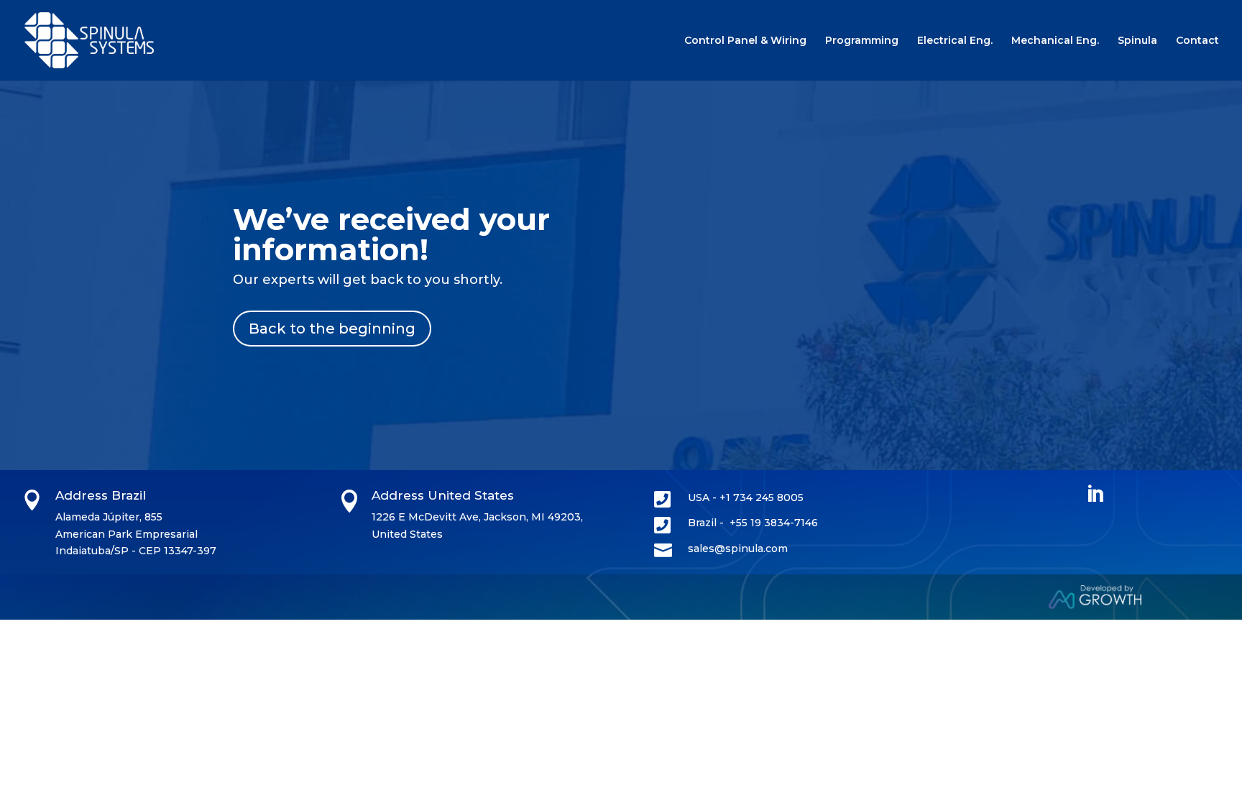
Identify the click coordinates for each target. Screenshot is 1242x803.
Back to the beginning (332, 328)
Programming (861, 41)
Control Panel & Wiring (745, 41)
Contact (1197, 41)
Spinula (1137, 41)
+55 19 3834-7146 (774, 522)
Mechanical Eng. (1055, 41)
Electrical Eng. (955, 41)
